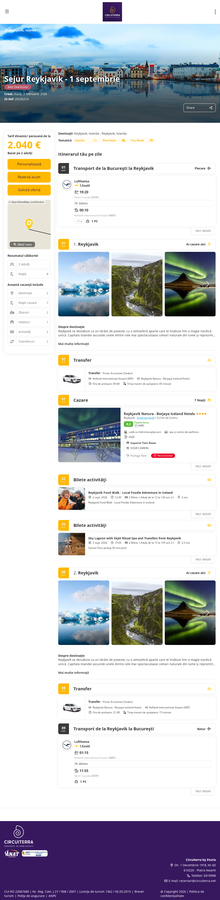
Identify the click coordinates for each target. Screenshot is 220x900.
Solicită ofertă (29, 190)
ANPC (53, 896)
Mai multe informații (73, 344)
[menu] (215, 12)
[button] (67, 284)
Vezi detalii (203, 231)
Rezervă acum (29, 177)
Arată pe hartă (146, 418)
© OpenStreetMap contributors (26, 202)
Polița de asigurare (31, 896)
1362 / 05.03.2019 (118, 891)
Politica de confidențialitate (182, 893)
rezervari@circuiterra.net (197, 881)
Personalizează (29, 164)
